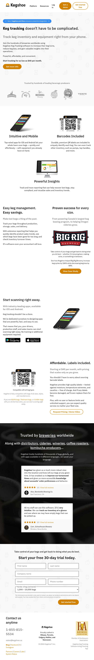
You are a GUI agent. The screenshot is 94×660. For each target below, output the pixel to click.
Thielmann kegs (25, 400)
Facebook (14, 645)
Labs (22, 651)
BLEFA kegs (15, 400)
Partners (9, 651)
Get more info (12, 66)
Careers (17, 651)
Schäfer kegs (38, 400)
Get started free (80, 5)
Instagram (10, 647)
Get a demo (65, 5)
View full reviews (47, 487)
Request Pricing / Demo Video (66, 412)
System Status (11, 654)
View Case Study (70, 271)
